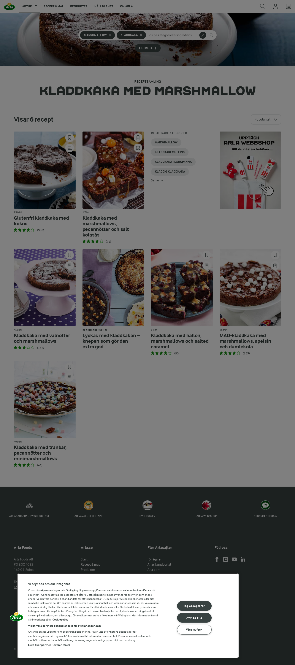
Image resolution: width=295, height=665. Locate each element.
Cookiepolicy (60, 619)
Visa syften (194, 629)
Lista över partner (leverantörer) (49, 645)
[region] (128, 615)
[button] (17, 618)
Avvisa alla (194, 618)
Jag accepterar (194, 606)
